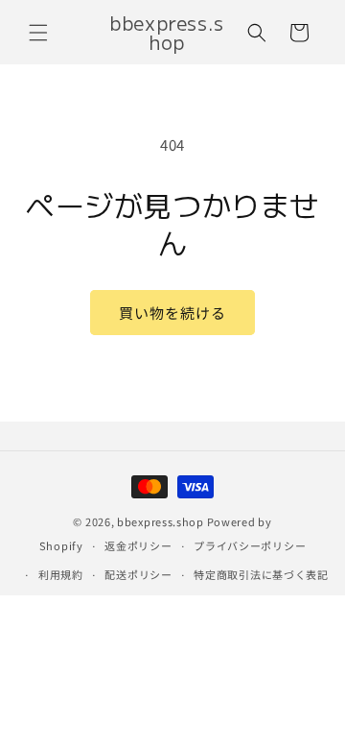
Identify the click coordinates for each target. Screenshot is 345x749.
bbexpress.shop (160, 521)
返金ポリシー (138, 545)
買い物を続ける (172, 312)
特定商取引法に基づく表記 (261, 574)
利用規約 (60, 574)
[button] (38, 33)
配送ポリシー (138, 574)
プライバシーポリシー (250, 545)
